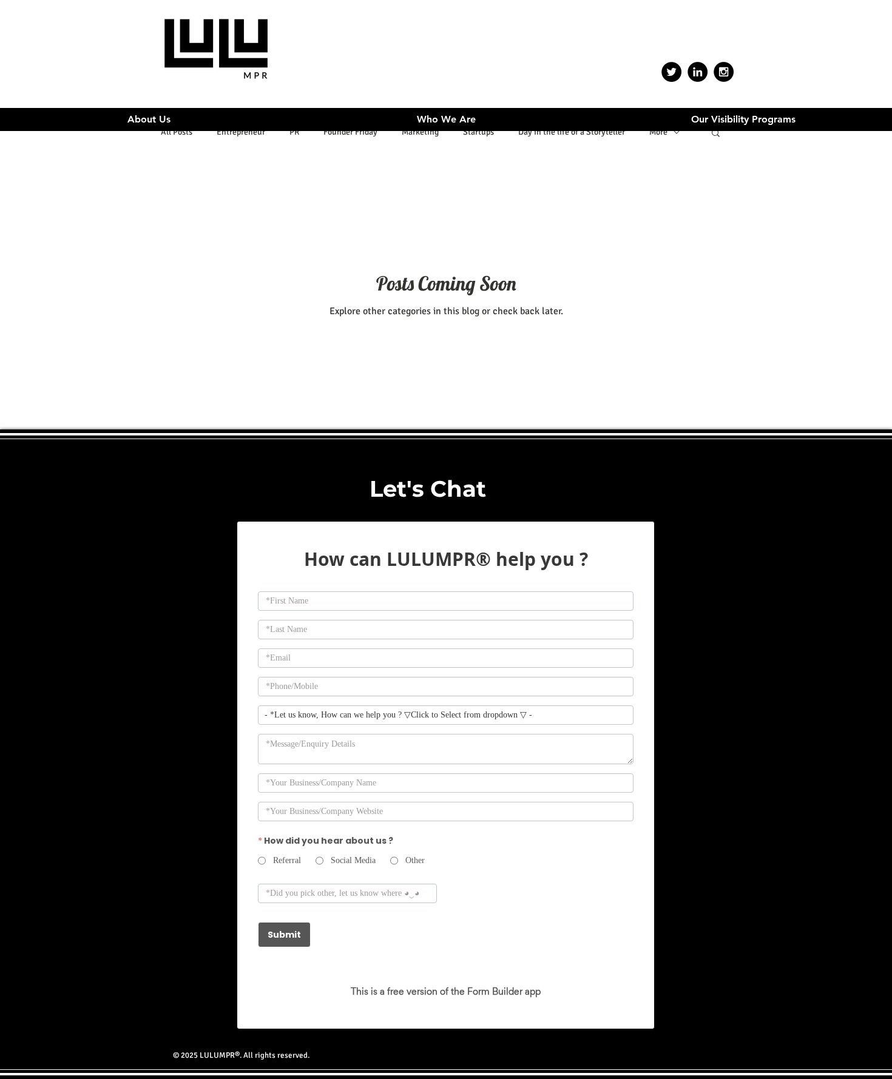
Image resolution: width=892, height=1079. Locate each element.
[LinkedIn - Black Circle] (698, 72)
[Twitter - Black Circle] (671, 72)
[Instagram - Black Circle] (724, 72)
